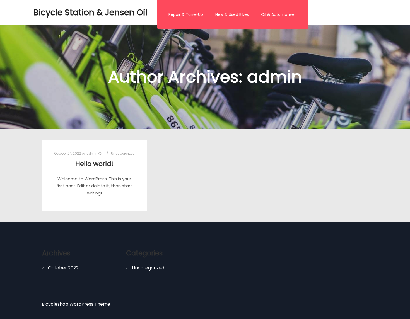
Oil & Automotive (278, 14)
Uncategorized (123, 153)
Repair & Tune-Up (185, 14)
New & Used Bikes (232, 14)
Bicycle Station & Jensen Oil (61, 12)
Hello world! (94, 163)
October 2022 (63, 268)
